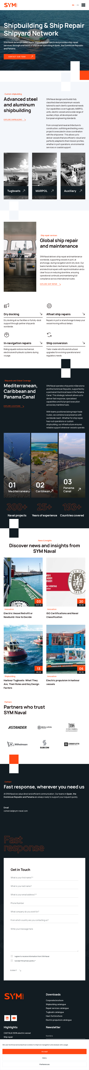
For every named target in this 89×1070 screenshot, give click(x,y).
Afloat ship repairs (58, 314)
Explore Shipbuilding (13, 120)
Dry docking (11, 314)
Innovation (9, 609)
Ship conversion (56, 343)
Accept (44, 1051)
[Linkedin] (7, 1033)
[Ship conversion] (49, 335)
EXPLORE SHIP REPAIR (48, 284)
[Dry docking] (7, 306)
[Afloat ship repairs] (49, 306)
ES (78, 5)
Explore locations (12, 406)
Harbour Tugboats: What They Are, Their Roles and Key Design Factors (21, 684)
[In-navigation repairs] (7, 335)
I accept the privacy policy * (25, 961)
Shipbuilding (10, 676)
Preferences (45, 1064)
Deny (44, 1058)
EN (73, 5)
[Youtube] (14, 1033)
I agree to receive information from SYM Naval (31, 956)
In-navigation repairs (17, 343)
